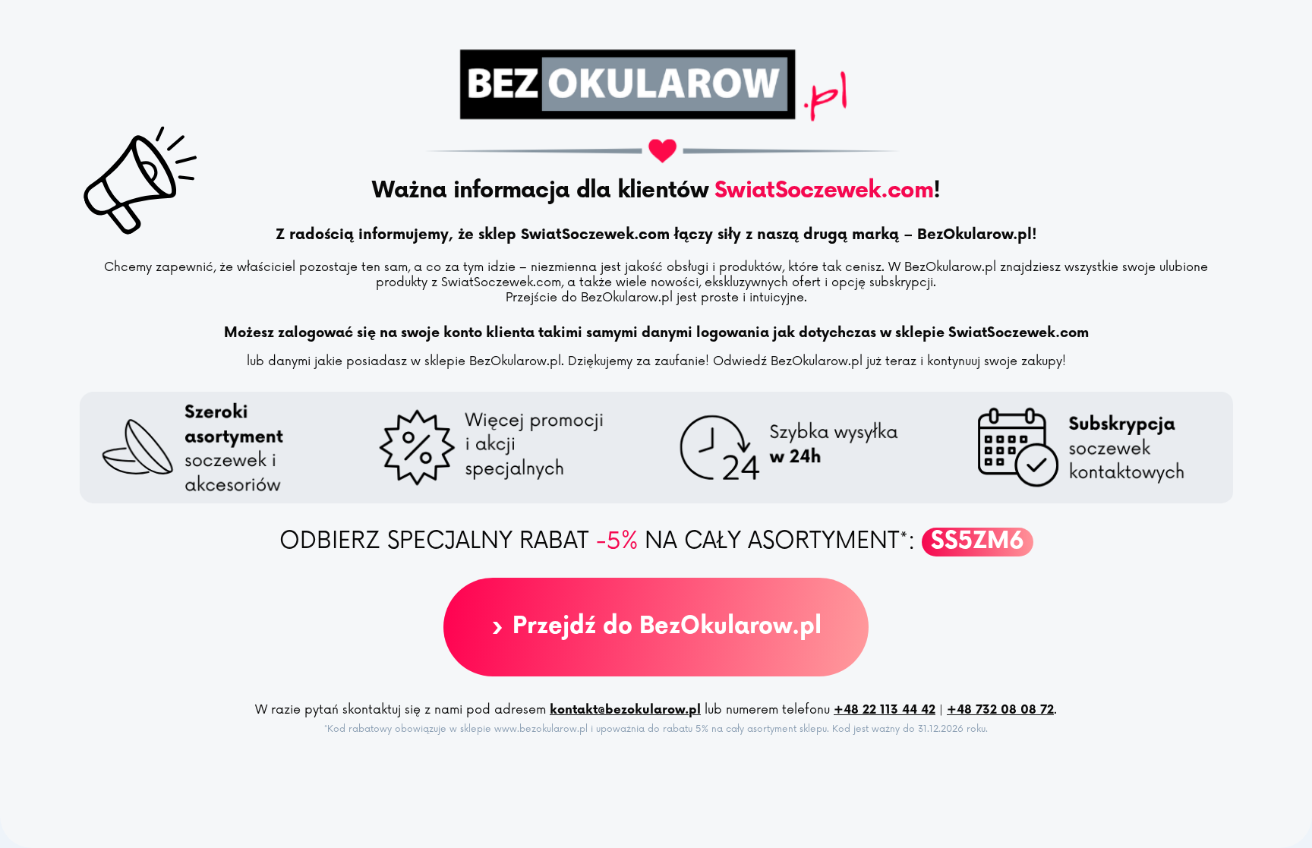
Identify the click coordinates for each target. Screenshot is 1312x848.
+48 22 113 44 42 (884, 710)
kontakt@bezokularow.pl (625, 710)
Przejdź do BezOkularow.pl (656, 627)
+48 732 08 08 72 (1000, 710)
